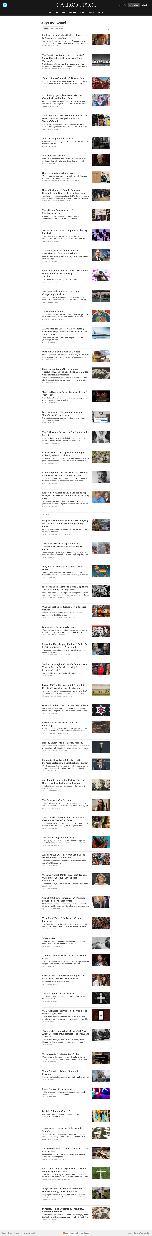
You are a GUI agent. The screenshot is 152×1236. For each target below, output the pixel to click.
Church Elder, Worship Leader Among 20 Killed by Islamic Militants (63, 454)
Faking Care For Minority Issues (59, 627)
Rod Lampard (65, 69)
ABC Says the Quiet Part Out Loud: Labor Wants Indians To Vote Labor (63, 856)
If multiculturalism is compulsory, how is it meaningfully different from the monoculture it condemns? (63, 217)
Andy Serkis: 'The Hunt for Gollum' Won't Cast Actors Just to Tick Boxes (64, 819)
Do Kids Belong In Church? (56, 1111)
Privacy (18, 1233)
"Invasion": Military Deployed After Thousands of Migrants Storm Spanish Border (62, 546)
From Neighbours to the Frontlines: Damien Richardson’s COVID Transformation (65, 474)
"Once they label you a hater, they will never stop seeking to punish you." (65, 885)
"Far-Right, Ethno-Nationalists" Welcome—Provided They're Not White (64, 899)
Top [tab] (51, 29)
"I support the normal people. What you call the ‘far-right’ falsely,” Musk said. (64, 651)
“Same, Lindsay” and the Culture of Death (64, 78)
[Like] (43, 109)
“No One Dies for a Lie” (54, 155)
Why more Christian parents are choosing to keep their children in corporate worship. (63, 1115)
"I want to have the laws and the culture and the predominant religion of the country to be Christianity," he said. (65, 962)
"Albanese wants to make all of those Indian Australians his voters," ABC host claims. (64, 862)
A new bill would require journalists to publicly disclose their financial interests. (65, 142)
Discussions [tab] (59, 29)
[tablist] (53, 28)
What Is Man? (49, 938)
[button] (50, 12)
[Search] (120, 5)
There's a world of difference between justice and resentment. (65, 1077)
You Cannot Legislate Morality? (59, 837)
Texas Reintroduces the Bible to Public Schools (62, 1130)
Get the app (85, 1233)
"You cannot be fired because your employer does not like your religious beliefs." (64, 338)
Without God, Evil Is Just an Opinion (61, 351)
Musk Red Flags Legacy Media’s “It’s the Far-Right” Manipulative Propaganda (65, 645)
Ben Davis (51, 423)
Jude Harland (52, 1001)
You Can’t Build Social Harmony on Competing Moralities (60, 293)
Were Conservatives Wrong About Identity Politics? (64, 232)
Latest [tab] (46, 29)
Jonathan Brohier (54, 808)
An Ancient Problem (52, 311)
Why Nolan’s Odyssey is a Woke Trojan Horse (62, 568)
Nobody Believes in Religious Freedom (62, 742)
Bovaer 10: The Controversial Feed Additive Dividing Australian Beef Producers (65, 686)
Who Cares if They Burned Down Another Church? (64, 608)
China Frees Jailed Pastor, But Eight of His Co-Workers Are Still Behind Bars (64, 977)
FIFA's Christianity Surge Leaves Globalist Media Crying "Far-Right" (64, 1170)
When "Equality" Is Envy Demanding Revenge (61, 1072)
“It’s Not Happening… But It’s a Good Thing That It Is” (64, 393)
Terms (23, 1233)
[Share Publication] (124, 5)
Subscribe (134, 5)
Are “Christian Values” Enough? (59, 993)
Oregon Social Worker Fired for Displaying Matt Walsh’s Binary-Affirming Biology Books (65, 523)
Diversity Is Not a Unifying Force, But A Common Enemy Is (63, 1210)
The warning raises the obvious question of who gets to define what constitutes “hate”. (63, 419)
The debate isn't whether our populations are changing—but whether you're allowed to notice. (65, 399)
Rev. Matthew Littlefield (70, 181)
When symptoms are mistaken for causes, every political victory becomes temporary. (63, 1155)
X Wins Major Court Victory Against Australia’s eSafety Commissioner (61, 252)
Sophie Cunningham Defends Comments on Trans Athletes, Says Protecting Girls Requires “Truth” (65, 667)
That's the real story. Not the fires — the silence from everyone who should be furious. (62, 614)
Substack (129, 1233)
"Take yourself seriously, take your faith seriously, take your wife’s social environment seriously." (65, 177)
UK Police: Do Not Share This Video (60, 1054)
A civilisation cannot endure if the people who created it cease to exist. (63, 787)
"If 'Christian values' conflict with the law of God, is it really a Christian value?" (65, 997)
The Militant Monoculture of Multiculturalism (57, 211)
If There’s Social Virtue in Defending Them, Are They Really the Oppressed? (65, 588)
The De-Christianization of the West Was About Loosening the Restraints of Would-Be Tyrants (65, 1034)
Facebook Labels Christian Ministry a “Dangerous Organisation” (62, 413)
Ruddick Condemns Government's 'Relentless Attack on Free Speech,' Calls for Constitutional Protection (65, 372)
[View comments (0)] (59, 48)
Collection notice (31, 1233)
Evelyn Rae (68, 696)
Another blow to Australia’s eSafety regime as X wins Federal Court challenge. (65, 257)
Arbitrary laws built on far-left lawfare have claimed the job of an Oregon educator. (65, 530)
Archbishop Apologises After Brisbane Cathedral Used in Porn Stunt (62, 97)
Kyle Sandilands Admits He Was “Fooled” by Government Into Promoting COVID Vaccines (65, 273)
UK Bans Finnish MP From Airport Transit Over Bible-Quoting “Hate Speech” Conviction (64, 878)
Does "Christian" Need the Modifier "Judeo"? (65, 705)
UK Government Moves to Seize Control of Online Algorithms (64, 1012)
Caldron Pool (53, 46)
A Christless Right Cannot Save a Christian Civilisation (65, 1150)
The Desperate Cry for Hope (57, 800)
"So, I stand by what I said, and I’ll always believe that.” (63, 673)
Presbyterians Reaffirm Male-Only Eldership (60, 724)
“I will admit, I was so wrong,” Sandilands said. (60, 279)
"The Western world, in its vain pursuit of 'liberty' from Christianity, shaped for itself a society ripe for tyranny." (63, 1041)
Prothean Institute (68, 617)
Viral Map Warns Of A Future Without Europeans (62, 919)
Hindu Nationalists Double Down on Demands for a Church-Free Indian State (63, 191)
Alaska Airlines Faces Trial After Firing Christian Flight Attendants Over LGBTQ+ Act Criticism (64, 331)
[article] (76, 42)
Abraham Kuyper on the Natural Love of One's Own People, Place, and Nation (63, 781)
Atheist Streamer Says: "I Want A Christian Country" (64, 957)
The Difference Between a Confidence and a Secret (65, 433)
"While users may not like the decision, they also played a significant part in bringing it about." (64, 1093)
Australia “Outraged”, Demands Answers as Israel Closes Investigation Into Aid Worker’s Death (64, 118)
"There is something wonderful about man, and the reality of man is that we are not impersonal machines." (65, 942)
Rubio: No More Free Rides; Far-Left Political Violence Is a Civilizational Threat (65, 761)
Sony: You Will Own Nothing (57, 1089)
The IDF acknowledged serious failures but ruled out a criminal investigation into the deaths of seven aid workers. (64, 125)
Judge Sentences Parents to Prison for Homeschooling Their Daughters (62, 1190)
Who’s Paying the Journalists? (58, 138)
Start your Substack (71, 1233)
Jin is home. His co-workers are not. (55, 981)
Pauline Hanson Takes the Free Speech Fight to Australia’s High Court (65, 36)
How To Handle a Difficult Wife (58, 173)
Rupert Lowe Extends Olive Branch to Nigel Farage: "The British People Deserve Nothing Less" (65, 495)
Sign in (145, 5)
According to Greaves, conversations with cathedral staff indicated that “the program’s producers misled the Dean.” (64, 102)
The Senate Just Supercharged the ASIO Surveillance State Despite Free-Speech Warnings (63, 58)
